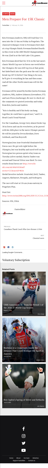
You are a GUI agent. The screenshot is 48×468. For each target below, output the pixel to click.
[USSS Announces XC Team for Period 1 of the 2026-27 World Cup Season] (23, 294)
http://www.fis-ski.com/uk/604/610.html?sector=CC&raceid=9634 (19, 167)
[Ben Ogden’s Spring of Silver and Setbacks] (23, 386)
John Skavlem (40, 406)
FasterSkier (5, 25)
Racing (12, 13)
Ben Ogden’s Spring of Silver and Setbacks (24, 399)
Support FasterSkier (19, 460)
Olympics (6, 13)
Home (11, 458)
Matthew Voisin (40, 360)
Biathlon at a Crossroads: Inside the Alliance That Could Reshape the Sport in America (24, 350)
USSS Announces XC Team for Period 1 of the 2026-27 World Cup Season (23, 306)
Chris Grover (41, 314)
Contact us (31, 460)
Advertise (36, 458)
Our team (26, 458)
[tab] (4, 247)
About (18, 458)
